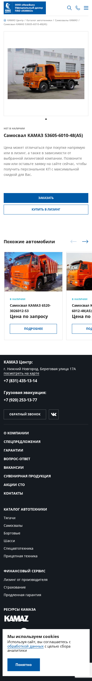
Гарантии (13, 450)
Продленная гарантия (22, 594)
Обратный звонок (24, 414)
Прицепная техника (21, 556)
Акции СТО (14, 484)
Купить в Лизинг (46, 209)
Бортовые (12, 533)
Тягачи (9, 517)
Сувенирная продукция (27, 476)
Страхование (15, 587)
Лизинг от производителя (26, 579)
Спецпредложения (22, 441)
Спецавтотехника (18, 548)
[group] (46, 73)
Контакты (13, 493)
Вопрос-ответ (17, 458)
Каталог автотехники (25, 509)
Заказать (46, 198)
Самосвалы (13, 525)
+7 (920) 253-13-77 (20, 400)
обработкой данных (25, 646)
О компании (16, 433)
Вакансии (14, 467)
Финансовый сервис (24, 571)
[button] (46, 119)
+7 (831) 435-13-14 (20, 380)
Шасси (9, 540)
